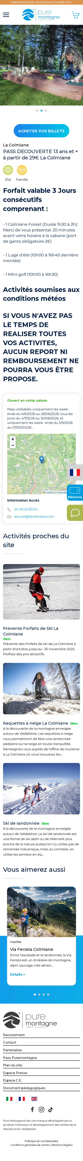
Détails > (17, 975)
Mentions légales (62, 1144)
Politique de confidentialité (41, 1141)
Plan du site (12, 1065)
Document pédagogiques (24, 1088)
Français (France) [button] (74, 469)
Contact (9, 1042)
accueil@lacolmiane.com (34, 516)
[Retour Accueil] (41, 15)
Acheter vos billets (41, 131)
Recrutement (14, 1035)
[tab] (37, 111)
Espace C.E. (12, 1080)
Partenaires (12, 1050)
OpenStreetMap (66, 492)
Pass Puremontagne (20, 1058)
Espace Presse (15, 1073)
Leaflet (49, 492)
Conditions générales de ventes (30, 1144)
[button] (6, 15)
